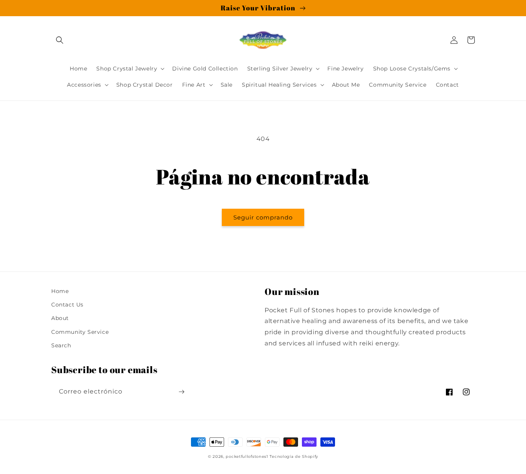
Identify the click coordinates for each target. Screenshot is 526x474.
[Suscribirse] (181, 391)
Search (61, 345)
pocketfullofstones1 (247, 456)
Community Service (80, 331)
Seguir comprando (263, 217)
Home (60, 291)
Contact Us (67, 304)
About (60, 318)
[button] (59, 40)
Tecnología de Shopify (294, 456)
